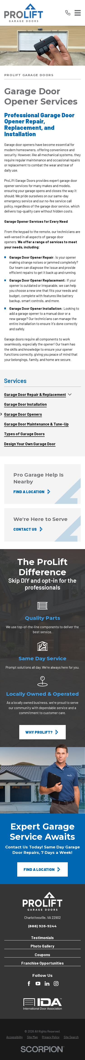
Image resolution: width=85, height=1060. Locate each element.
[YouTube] (38, 983)
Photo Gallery (42, 946)
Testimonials (42, 937)
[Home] (23, 12)
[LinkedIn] (47, 983)
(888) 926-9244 (42, 926)
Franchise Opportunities (42, 963)
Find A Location (39, 869)
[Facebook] (29, 983)
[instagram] (56, 983)
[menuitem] (35, 394)
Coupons (42, 954)
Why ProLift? (39, 732)
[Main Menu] (78, 13)
